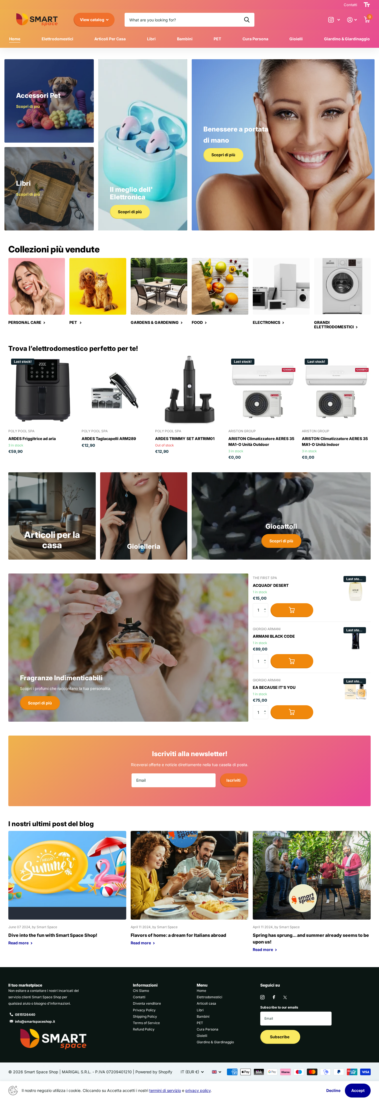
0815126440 (25, 1014)
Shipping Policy (145, 1016)
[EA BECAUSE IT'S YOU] (356, 691)
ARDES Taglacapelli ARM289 (109, 438)
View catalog (92, 19)
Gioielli (296, 38)
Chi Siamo (141, 991)
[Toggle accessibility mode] (367, 4)
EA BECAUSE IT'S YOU (274, 687)
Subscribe (280, 1036)
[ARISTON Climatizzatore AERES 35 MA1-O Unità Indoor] (336, 390)
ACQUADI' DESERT (271, 585)
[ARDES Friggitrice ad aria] (42, 390)
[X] (285, 997)
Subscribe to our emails (279, 1007)
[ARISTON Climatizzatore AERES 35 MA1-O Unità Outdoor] (262, 390)
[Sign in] (352, 20)
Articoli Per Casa (110, 38)
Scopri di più (281, 540)
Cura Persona (255, 38)
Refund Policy (144, 1029)
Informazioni (145, 985)
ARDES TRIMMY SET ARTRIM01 (184, 438)
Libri (151, 38)
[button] (266, 605)
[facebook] (274, 997)
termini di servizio (165, 1090)
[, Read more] (334, 20)
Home (14, 38)
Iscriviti (233, 780)
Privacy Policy (144, 1010)
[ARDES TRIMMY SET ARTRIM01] (189, 390)
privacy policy (198, 1090)
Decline (333, 1090)
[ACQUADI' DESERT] (356, 588)
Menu (202, 985)
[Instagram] (262, 997)
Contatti (139, 997)
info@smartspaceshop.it (35, 1021)
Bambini (185, 38)
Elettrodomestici (57, 38)
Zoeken (246, 20)
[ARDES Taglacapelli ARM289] (116, 390)
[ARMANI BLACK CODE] (356, 639)
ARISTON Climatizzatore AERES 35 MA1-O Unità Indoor (335, 441)
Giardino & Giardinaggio (347, 38)
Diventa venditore (147, 1003)
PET (217, 38)
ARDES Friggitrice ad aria (32, 438)
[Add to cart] (292, 610)
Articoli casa (206, 1003)
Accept (358, 1090)
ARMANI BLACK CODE (274, 636)
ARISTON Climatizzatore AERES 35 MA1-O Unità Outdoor (261, 441)
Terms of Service (146, 1023)
